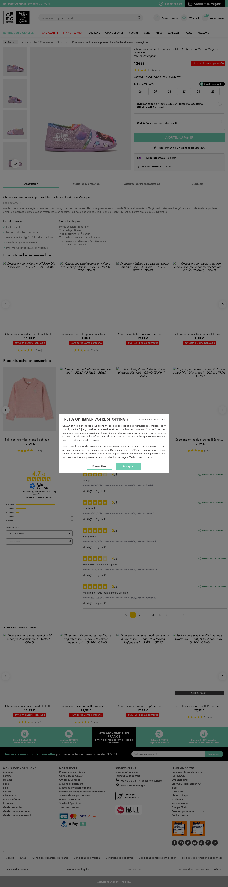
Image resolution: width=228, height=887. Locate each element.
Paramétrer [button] (116, 450)
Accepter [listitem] (128, 466)
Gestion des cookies (140, 457)
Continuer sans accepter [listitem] (152, 419)
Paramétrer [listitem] (99, 466)
